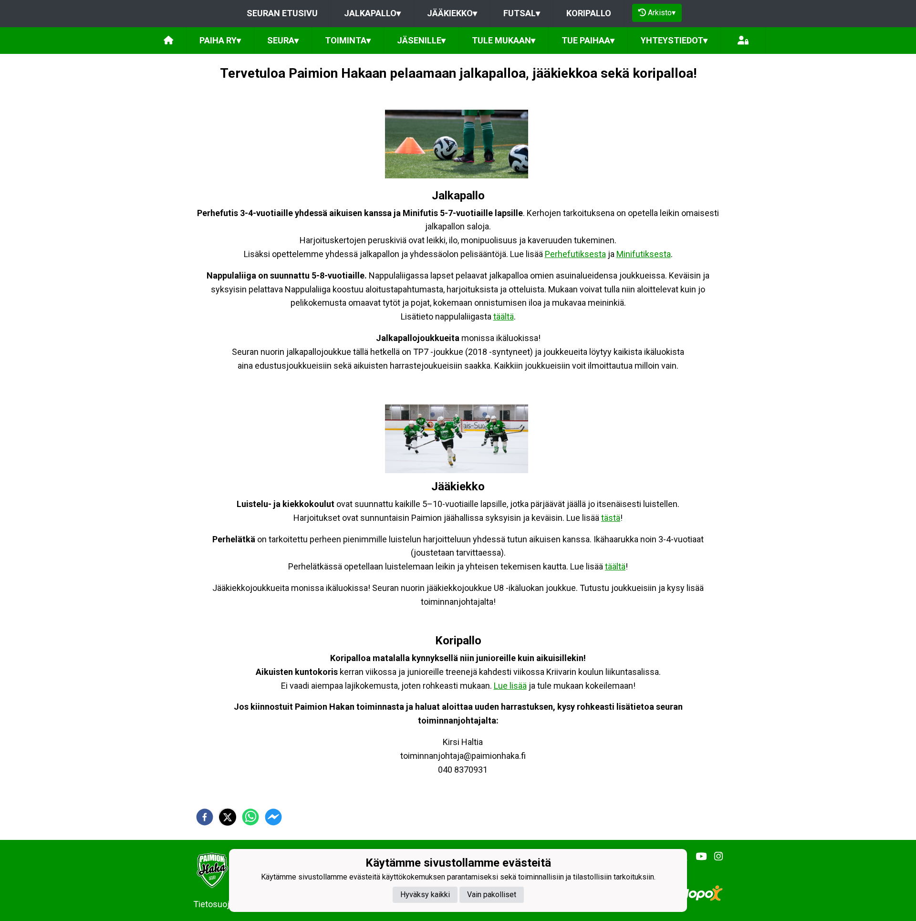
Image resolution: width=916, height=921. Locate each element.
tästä (610, 518)
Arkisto (662, 12)
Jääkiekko (452, 13)
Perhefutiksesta (575, 254)
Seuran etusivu (282, 13)
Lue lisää (510, 686)
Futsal (521, 13)
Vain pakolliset (491, 894)
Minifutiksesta (643, 254)
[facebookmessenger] (273, 817)
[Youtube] (697, 856)
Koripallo (588, 13)
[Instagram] (715, 856)
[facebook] (204, 817)
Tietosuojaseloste (227, 904)
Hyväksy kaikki (425, 894)
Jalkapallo (372, 13)
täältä (503, 316)
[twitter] (227, 817)
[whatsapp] (250, 817)
